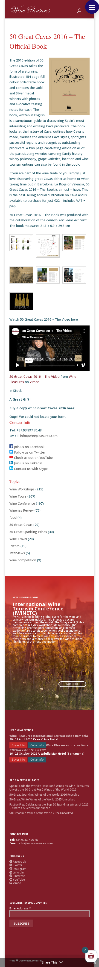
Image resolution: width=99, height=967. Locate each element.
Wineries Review (21, 510)
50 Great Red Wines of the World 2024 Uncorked (41, 813)
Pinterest (17, 876)
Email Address (20, 908)
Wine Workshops (22, 489)
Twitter (15, 865)
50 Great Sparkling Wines (28, 532)
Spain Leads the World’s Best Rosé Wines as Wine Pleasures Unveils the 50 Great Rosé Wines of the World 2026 (49, 787)
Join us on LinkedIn (27, 463)
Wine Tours (17, 496)
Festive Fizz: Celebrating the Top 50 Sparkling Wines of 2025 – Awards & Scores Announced (48, 806)
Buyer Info (18, 745)
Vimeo (34, 382)
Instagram (17, 869)
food (13, 517)
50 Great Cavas (20, 524)
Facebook (17, 862)
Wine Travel (18, 539)
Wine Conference (22, 503)
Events (14, 546)
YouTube (17, 880)
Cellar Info (37, 745)
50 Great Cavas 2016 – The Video (34, 376)
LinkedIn (16, 872)
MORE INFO (72, 684)
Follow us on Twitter (29, 452)
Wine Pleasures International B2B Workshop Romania (48, 736)
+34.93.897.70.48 (27, 840)
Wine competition (22, 560)
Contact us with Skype (30, 468)
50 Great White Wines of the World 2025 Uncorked (42, 799)
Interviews (17, 553)
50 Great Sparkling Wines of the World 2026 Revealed (44, 795)
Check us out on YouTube (33, 457)
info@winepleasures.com (38, 436)
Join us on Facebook (28, 447)
